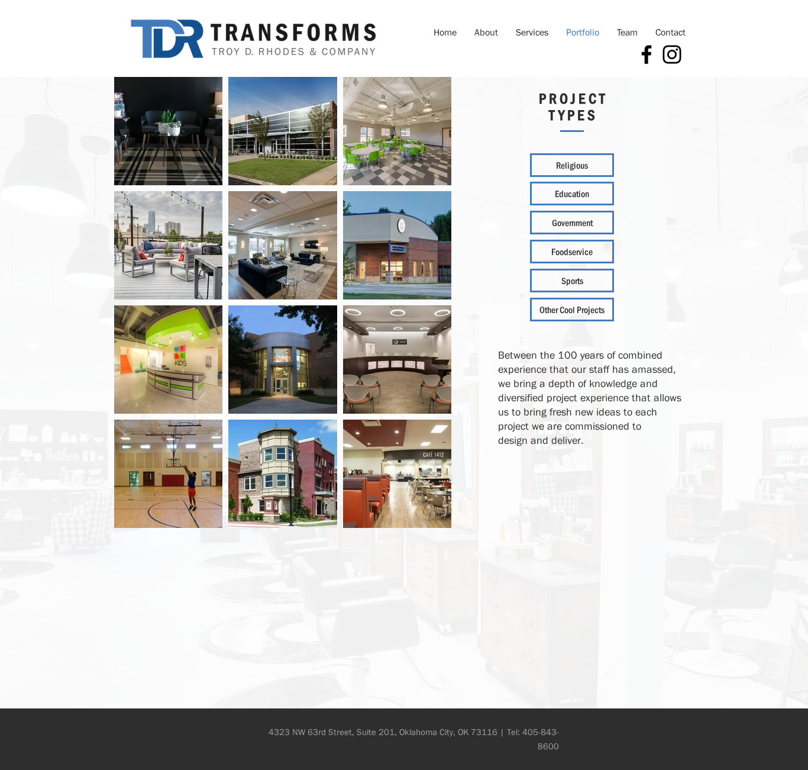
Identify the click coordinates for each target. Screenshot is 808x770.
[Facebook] (646, 54)
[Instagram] (672, 54)
